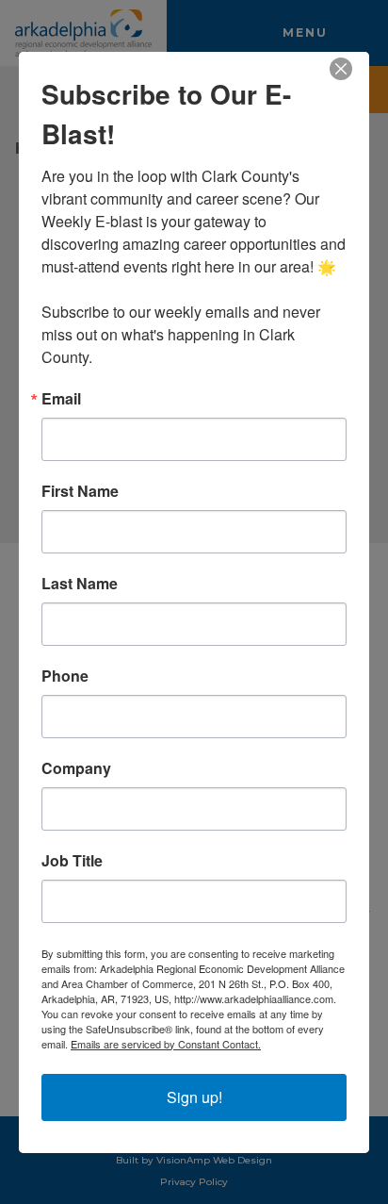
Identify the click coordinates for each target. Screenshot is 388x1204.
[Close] (352, 69)
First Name (80, 491)
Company (76, 768)
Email (61, 398)
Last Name (79, 583)
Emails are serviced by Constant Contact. (166, 1043)
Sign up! (194, 1097)
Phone (65, 676)
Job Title (72, 860)
